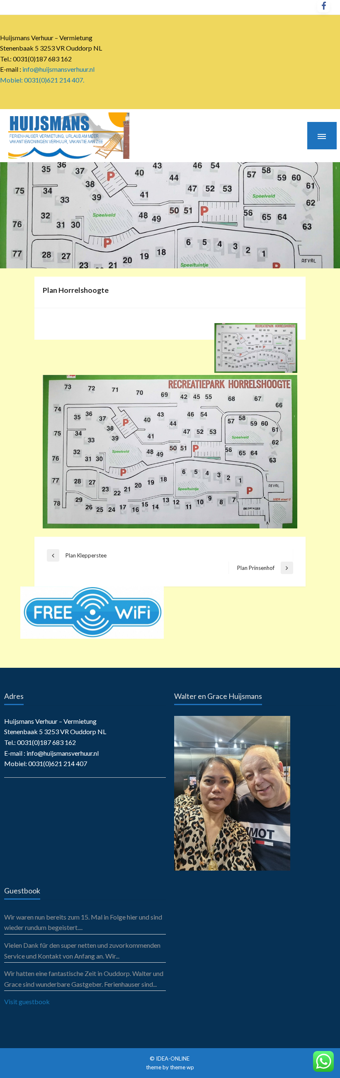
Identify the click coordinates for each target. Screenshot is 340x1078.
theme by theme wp (170, 1067)
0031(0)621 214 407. (54, 80)
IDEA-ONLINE (173, 1058)
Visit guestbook (27, 1001)
